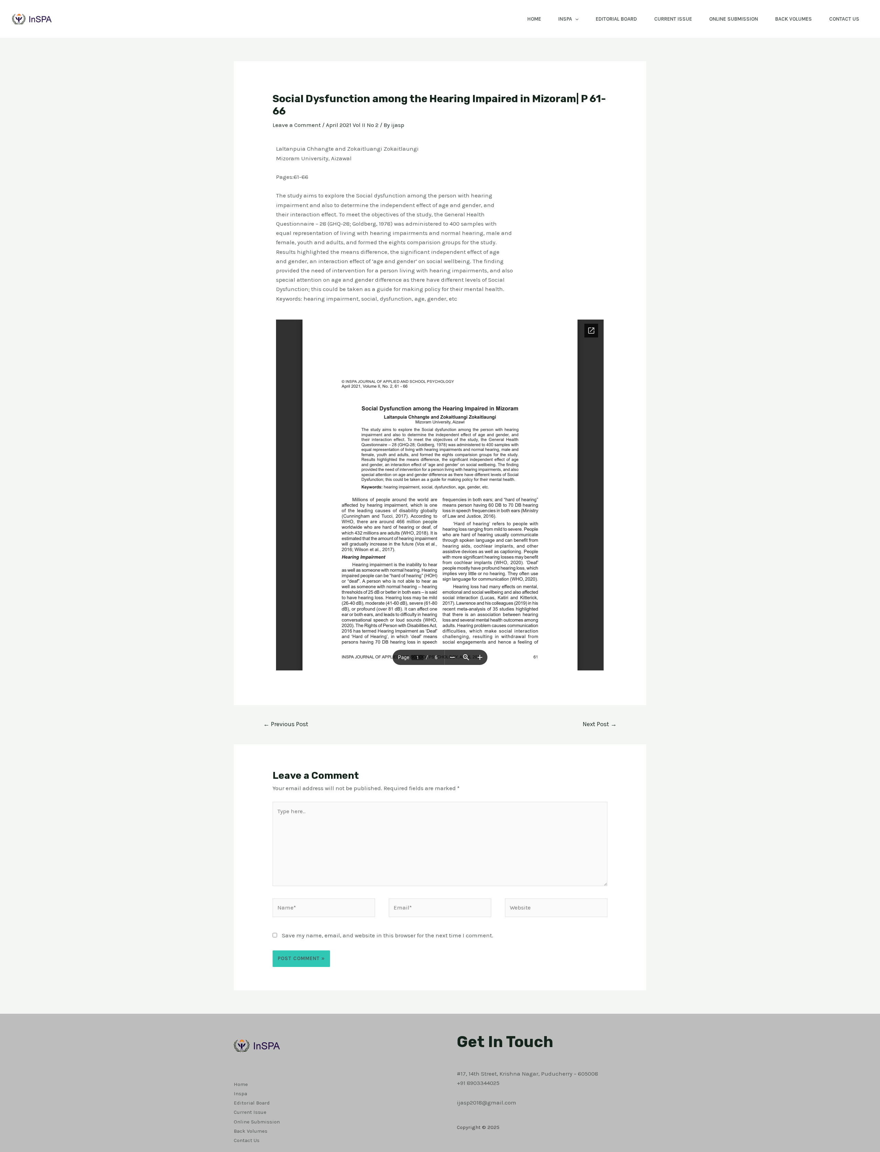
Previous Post (285, 724)
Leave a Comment (297, 124)
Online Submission (733, 19)
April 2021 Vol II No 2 (352, 124)
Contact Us (844, 19)
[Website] (556, 908)
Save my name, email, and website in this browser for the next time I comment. (387, 935)
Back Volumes (793, 19)
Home (534, 19)
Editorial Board (616, 19)
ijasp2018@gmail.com (486, 1102)
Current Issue (673, 19)
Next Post (600, 724)
